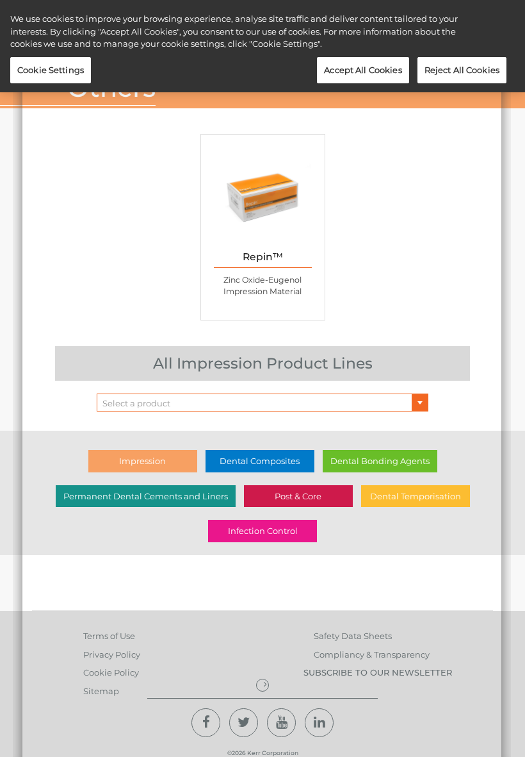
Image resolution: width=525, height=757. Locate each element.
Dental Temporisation (415, 496)
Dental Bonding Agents (380, 461)
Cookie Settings (50, 70)
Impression (142, 461)
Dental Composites (260, 461)
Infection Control (263, 531)
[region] (262, 46)
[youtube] (281, 722)
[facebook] (205, 722)
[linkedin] (319, 722)
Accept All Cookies (362, 70)
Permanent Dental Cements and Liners (145, 496)
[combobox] (262, 403)
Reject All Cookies (461, 70)
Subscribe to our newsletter (377, 672)
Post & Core (298, 496)
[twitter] (243, 722)
